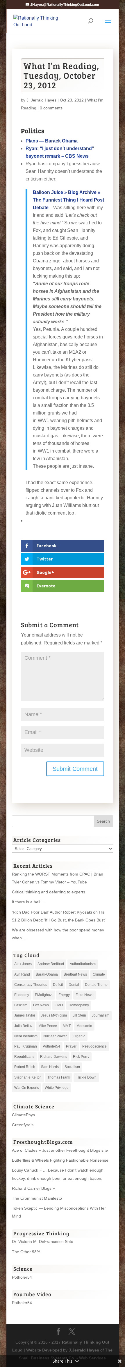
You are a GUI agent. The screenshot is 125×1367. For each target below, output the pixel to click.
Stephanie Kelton (28, 1077)
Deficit (58, 985)
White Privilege (57, 1088)
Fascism (20, 1005)
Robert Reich (24, 1067)
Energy (64, 995)
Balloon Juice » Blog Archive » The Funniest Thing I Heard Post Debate (68, 200)
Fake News (84, 995)
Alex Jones (23, 964)
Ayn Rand (22, 974)
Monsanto (84, 1026)
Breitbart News (75, 974)
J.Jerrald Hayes (84, 1350)
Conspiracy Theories (30, 985)
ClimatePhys (23, 1114)
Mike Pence (47, 1026)
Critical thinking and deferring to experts (48, 892)
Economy (21, 995)
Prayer (71, 1046)
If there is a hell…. (28, 902)
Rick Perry (81, 1057)
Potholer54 (51, 1046)
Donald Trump (96, 985)
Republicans (24, 1057)
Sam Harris (50, 1067)
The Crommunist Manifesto (37, 1198)
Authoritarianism (83, 964)
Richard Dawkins (53, 1057)
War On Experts (26, 1088)
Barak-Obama (47, 974)
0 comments (51, 108)
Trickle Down (86, 1077)
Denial (74, 985)
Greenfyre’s (22, 1124)
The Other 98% (26, 1251)
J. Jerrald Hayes (41, 100)
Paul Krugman (25, 1046)
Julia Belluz (23, 1026)
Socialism (72, 1067)
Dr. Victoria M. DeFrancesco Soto (42, 1241)
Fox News (41, 1005)
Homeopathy (79, 1005)
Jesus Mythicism (54, 1015)
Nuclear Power (55, 1036)
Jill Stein (79, 1015)
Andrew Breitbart (51, 964)
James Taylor (24, 1015)
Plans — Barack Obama (52, 140)
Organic (79, 1036)
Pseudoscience (94, 1046)
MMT (67, 1026)
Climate (99, 974)
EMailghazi (44, 995)
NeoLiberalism (26, 1036)
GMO (59, 1005)
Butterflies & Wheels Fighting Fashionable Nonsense (60, 1160)
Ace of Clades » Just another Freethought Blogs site (60, 1150)
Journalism (100, 1015)
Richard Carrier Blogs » (33, 1188)
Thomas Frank (58, 1077)
